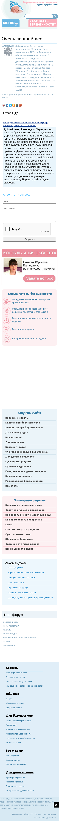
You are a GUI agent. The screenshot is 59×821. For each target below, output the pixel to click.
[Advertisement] (29, 376)
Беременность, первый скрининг (20, 637)
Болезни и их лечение (18, 476)
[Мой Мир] (17, 105)
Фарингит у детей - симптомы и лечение (26, 573)
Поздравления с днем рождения (25, 471)
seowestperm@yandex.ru (45, 817)
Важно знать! (13, 437)
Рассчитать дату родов (15, 677)
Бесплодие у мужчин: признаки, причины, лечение (30, 598)
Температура (10, 633)
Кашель (7, 629)
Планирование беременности (24, 481)
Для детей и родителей (20, 457)
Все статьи (12, 486)
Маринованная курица (18, 588)
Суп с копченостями (18, 534)
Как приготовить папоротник (23, 520)
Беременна (9, 645)
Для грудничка (14, 442)
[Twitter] (10, 105)
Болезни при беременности (22, 423)
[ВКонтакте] (7, 105)
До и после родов (16, 432)
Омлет (9, 525)
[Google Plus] (20, 105)
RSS (31, 814)
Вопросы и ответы (16, 418)
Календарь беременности (42, 23)
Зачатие (7, 641)
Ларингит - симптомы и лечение (22, 593)
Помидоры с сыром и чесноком (21, 578)
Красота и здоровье (18, 466)
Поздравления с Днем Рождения (20, 791)
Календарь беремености (16, 673)
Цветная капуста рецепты (22, 529)
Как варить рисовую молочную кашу (28, 515)
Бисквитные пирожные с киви (23, 505)
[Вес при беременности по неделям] (26, 342)
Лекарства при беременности (24, 428)
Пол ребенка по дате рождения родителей (24, 686)
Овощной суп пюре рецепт (22, 544)
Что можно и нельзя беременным (26, 452)
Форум (9, 699)
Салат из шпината (16, 583)
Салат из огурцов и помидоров (25, 510)
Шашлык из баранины (19, 539)
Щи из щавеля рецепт (19, 549)
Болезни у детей (15, 447)
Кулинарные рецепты (18, 462)
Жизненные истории (15, 703)
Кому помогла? (11, 626)
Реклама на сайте (20, 814)
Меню (9, 23)
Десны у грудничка (16, 568)
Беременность (22, 94)
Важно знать (11, 725)
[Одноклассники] (13, 105)
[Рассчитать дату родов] (20, 333)
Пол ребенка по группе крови (19, 682)
